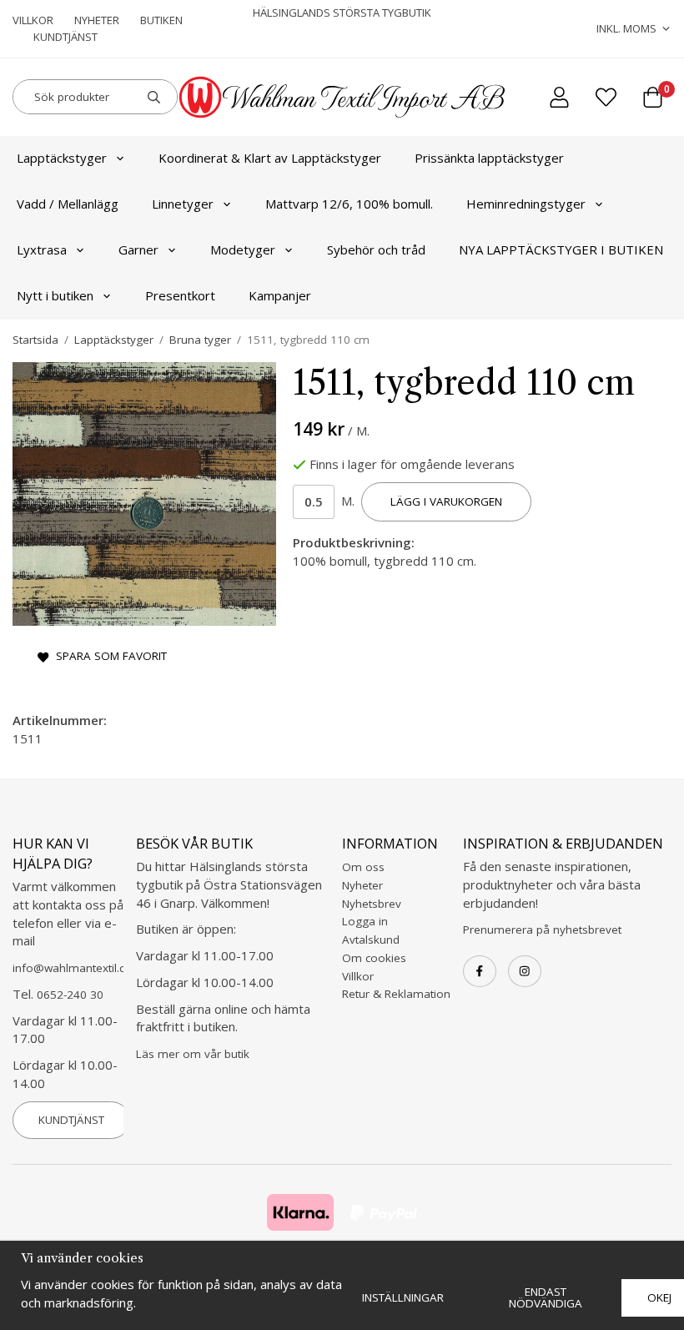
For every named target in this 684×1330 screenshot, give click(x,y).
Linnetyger (183, 203)
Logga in (365, 921)
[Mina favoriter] (606, 97)
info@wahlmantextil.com (78, 967)
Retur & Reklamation (396, 993)
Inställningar (403, 1297)
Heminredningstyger (526, 203)
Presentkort (180, 295)
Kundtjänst (65, 36)
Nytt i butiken (55, 295)
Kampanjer (280, 295)
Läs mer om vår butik (192, 1053)
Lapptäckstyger (62, 157)
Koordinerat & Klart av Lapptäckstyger (269, 157)
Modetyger (242, 249)
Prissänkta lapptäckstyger (489, 157)
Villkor (33, 20)
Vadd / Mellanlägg (67, 203)
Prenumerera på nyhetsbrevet (542, 929)
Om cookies (374, 957)
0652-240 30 (70, 994)
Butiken (161, 20)
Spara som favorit (108, 655)
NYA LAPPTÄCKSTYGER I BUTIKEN (561, 249)
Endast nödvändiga (545, 1297)
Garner (138, 249)
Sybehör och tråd (376, 249)
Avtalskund (371, 939)
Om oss (363, 866)
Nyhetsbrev (371, 903)
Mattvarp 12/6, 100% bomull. (349, 203)
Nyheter (96, 20)
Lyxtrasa (42, 249)
